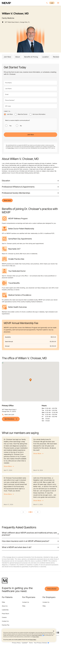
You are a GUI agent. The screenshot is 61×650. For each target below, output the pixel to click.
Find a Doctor (51, 589)
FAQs (3, 602)
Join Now (7, 57)
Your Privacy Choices (37, 635)
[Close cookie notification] (53, 631)
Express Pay (5, 625)
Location (45, 57)
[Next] (38, 512)
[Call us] (47, 3)
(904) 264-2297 (9, 414)
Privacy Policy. (10, 148)
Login (51, 3)
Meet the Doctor (22, 114)
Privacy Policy (35, 636)
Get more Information (39, 114)
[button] (30, 380)
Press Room (5, 613)
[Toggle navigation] (58, 3)
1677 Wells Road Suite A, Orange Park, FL (17, 22)
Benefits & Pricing (31, 57)
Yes (10, 125)
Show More (8, 466)
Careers (4, 617)
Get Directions (9, 419)
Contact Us (5, 621)
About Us (4, 606)
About (17, 57)
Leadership (5, 610)
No (21, 125)
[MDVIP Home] (7, 2)
